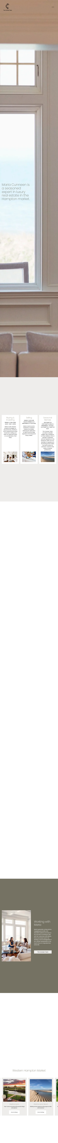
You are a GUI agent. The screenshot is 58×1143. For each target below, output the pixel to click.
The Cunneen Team (42, 952)
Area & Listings (14, 1112)
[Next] (54, 1096)
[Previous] (4, 1096)
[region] (29, 1097)
